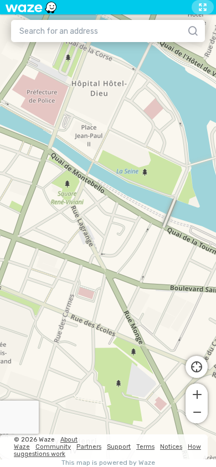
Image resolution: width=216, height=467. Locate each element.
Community (53, 446)
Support (119, 446)
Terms (145, 446)
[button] (197, 393)
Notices (171, 446)
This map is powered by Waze (108, 462)
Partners (88, 446)
